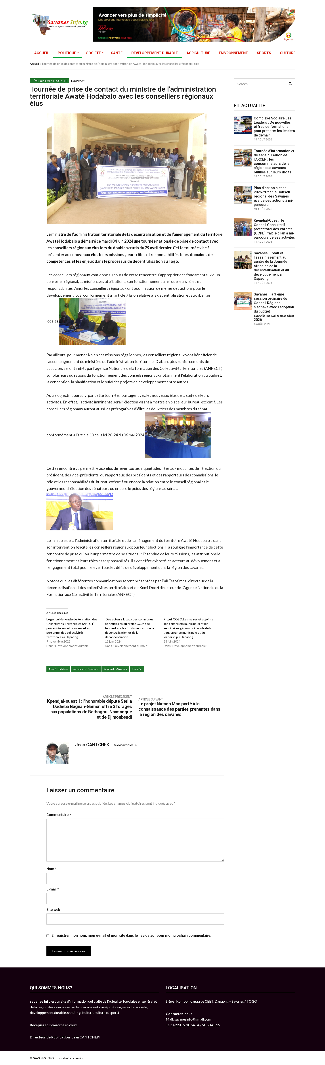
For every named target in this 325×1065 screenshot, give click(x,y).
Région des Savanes (115, 669)
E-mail (52, 889)
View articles (124, 745)
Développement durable (49, 81)
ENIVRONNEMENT (233, 53)
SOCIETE (93, 53)
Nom (51, 869)
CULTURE (287, 53)
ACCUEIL (41, 53)
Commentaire (58, 815)
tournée (137, 669)
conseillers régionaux (86, 669)
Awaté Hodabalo (58, 669)
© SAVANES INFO (42, 1058)
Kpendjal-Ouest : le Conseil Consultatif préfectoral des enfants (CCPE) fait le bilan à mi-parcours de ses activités (274, 229)
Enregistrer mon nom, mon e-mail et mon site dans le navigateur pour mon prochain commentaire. (131, 935)
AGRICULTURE (198, 53)
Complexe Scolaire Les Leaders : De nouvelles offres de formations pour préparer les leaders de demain (274, 126)
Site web (53, 910)
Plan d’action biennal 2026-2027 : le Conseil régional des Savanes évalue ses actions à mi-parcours (273, 196)
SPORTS (264, 53)
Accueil (34, 63)
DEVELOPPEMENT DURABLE (154, 53)
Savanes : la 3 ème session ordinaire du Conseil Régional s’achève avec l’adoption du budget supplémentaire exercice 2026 (274, 307)
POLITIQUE (67, 53)
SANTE (116, 53)
